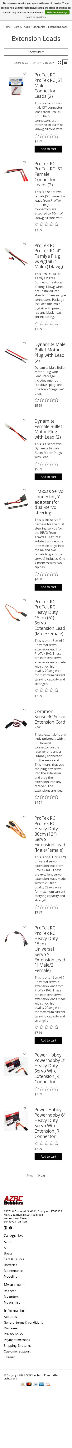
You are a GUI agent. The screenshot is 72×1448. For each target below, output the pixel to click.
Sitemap (10, 1357)
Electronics (39, 26)
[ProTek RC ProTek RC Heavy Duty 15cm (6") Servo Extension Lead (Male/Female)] (16, 613)
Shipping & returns (17, 1345)
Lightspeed (10, 1378)
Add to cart (48, 149)
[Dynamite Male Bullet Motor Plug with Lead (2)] (16, 355)
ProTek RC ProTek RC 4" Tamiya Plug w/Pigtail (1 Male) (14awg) (49, 256)
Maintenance (13, 1271)
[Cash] (23, 1384)
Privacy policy (13, 1334)
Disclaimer (11, 1328)
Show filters (36, 52)
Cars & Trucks (22, 26)
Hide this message (57, 12)
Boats (8, 1253)
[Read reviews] (47, 136)
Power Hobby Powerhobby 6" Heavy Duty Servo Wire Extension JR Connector (50, 1122)
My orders (11, 1297)
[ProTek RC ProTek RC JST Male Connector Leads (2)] (16, 86)
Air (6, 1247)
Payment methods (17, 1340)
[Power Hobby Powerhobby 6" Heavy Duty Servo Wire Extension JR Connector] (16, 1121)
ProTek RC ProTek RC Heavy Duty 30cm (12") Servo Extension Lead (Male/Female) (50, 834)
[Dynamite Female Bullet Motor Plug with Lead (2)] (16, 432)
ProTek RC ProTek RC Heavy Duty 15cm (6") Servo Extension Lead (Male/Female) (50, 617)
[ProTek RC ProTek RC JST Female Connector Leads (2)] (16, 175)
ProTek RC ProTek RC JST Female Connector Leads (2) (49, 174)
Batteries (10, 1265)
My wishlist (12, 1302)
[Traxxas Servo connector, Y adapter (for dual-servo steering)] (16, 502)
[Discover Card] (47, 1384)
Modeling (10, 1276)
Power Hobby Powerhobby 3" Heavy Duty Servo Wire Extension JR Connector (50, 1068)
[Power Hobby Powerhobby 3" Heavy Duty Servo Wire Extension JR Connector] (16, 1066)
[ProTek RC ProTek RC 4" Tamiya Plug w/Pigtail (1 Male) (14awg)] (16, 256)
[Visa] (35, 1384)
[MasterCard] (28, 1384)
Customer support (17, 1351)
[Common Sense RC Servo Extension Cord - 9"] (16, 722)
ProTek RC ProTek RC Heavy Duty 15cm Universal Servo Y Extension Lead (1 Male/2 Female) (50, 949)
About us (10, 1317)
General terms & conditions (23, 1322)
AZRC (8, 1242)
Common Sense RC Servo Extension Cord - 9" (50, 719)
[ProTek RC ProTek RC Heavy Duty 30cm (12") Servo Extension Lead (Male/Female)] (16, 829)
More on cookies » (36, 17)
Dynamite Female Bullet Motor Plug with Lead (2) (48, 429)
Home (7, 26)
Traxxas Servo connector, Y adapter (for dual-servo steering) (49, 502)
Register (10, 1291)
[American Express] (41, 1384)
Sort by (37, 62)
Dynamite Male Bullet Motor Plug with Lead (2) (50, 352)
